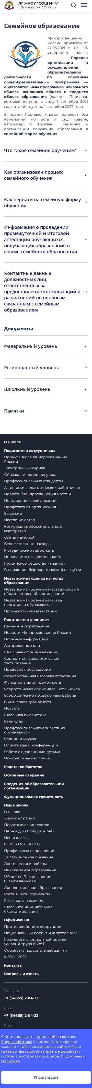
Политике (10, 1061)
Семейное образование (26, 626)
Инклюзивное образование (30, 870)
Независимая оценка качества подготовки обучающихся (33, 602)
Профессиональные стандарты (33, 481)
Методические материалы (29, 550)
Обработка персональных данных (35, 950)
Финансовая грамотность (28, 702)
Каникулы (13, 721)
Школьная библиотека (25, 715)
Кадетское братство (23, 767)
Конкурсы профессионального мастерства (33, 528)
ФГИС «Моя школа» (22, 844)
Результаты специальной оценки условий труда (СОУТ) (35, 941)
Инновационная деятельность (32, 556)
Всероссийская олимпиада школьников (42, 689)
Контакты (13, 965)
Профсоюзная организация (30, 507)
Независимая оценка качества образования (33, 580)
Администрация (19, 818)
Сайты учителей (19, 537)
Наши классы (16, 837)
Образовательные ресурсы (30, 474)
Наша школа (16, 805)
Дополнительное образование (33, 887)
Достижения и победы (25, 863)
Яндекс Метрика (16, 1041)
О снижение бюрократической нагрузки (42, 569)
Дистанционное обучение (28, 857)
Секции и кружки (21, 739)
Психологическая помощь (28, 758)
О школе (12, 442)
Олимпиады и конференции (31, 745)
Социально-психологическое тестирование (31, 660)
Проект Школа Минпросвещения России (35, 459)
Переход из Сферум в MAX (29, 831)
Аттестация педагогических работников (42, 487)
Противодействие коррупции (33, 926)
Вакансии (13, 513)
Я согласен (46, 1077)
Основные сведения (24, 775)
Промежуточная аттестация (30, 611)
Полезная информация (26, 639)
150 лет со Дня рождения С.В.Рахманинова (27, 879)
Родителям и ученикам (26, 619)
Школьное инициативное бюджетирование (28, 909)
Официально (16, 920)
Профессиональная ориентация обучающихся (34, 730)
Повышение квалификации (30, 500)
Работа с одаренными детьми (32, 751)
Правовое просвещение (27, 669)
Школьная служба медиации (31, 652)
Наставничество (19, 520)
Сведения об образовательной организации (34, 786)
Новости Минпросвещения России (37, 494)
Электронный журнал (24, 468)
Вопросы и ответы (22, 974)
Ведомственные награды (27, 543)
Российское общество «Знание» (34, 563)
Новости (12, 708)
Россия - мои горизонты (27, 894)
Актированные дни (22, 645)
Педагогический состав (26, 824)
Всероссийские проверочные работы (40, 695)
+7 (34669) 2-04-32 (21, 998)
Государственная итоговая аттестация (40, 676)
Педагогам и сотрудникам (29, 451)
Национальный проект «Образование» (40, 933)
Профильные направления (29, 850)
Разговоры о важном (24, 900)
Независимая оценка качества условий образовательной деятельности (41, 591)
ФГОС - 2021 (15, 956)
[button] (74, 5)
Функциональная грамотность (32, 682)
